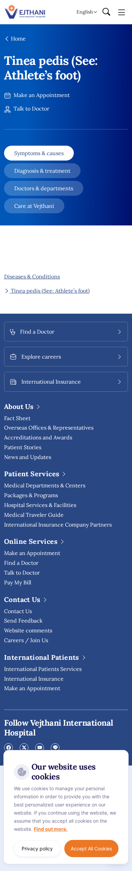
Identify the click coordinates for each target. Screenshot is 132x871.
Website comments (28, 630)
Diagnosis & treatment (42, 170)
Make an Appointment (41, 95)
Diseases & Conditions (32, 276)
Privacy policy (37, 848)
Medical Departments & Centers (44, 485)
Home (17, 38)
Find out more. (50, 829)
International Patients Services (43, 669)
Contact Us (18, 611)
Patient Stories (22, 447)
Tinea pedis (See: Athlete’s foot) (49, 290)
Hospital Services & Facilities (40, 505)
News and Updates (27, 457)
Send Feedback (23, 620)
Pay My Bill (17, 582)
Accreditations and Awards (38, 437)
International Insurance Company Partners (58, 524)
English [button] (84, 12)
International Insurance (34, 678)
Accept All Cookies (91, 848)
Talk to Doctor (30, 108)
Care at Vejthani (34, 205)
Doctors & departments (43, 188)
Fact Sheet (17, 418)
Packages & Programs (31, 495)
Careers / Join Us (26, 640)
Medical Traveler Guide (34, 514)
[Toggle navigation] (121, 11)
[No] (121, 751)
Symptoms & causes (39, 153)
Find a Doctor (21, 562)
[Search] (106, 12)
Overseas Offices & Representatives (48, 427)
